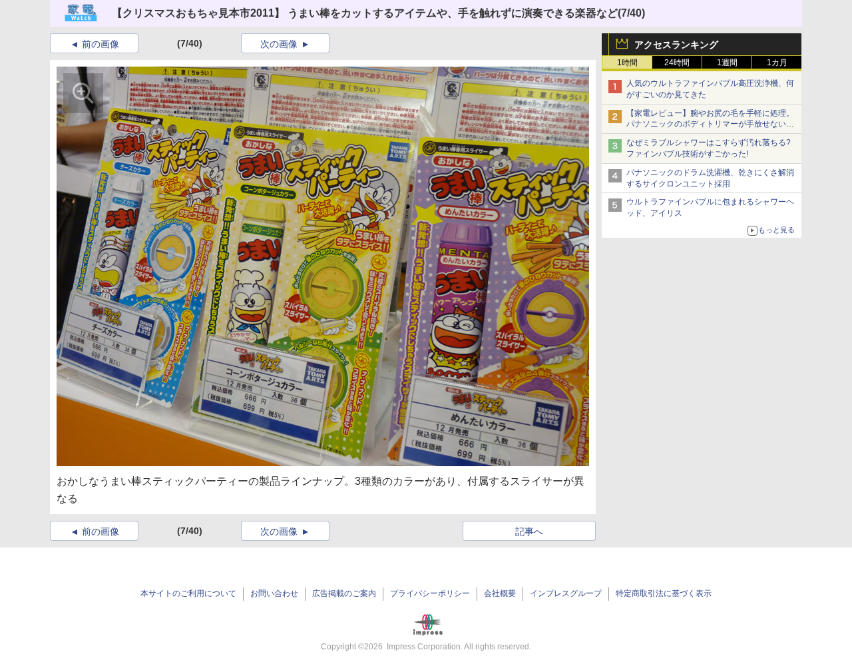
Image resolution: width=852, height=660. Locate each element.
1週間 (727, 62)
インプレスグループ (566, 593)
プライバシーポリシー (430, 593)
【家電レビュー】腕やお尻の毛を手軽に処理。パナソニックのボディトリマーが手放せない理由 (710, 125)
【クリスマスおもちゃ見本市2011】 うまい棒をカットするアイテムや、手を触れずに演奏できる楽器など (365, 13)
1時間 (627, 62)
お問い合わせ (274, 593)
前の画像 (100, 44)
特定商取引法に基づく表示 (664, 593)
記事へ (529, 531)
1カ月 (777, 62)
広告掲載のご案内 (344, 593)
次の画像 (279, 44)
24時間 (677, 62)
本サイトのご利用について (188, 593)
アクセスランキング (676, 44)
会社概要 (500, 593)
